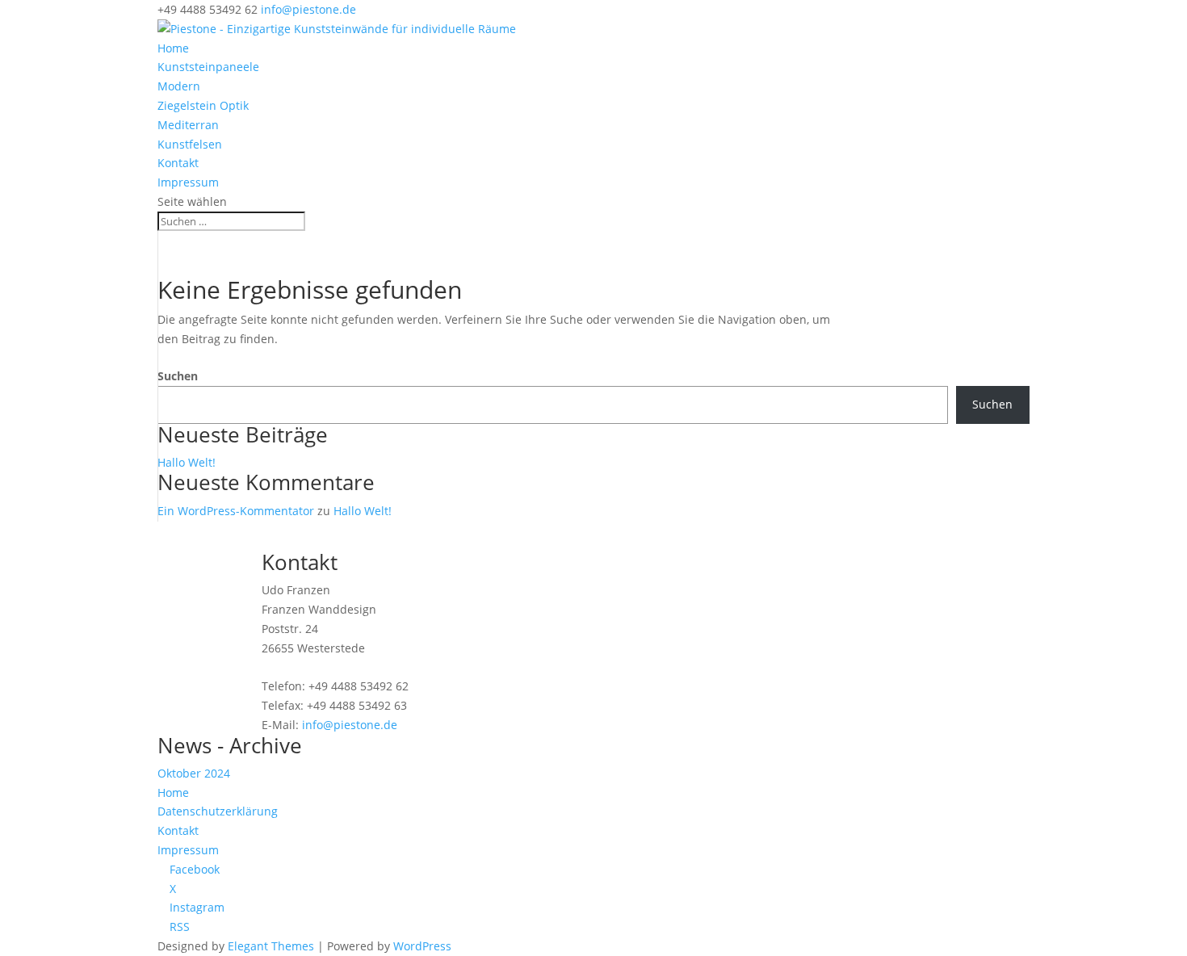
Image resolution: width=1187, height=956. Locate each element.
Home (173, 48)
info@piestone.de (349, 724)
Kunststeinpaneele (208, 66)
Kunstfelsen (189, 144)
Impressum (188, 182)
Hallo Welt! (186, 462)
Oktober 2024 (193, 773)
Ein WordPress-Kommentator (235, 510)
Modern (178, 86)
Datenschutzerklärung (217, 811)
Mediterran (188, 124)
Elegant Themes (271, 946)
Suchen (177, 376)
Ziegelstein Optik (203, 105)
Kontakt (178, 162)
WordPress (422, 946)
